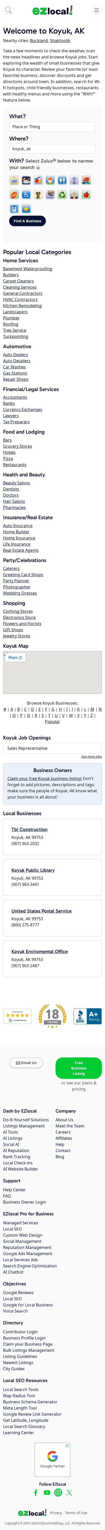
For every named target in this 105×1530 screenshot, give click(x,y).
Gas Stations (15, 373)
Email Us (28, 1062)
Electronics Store (19, 617)
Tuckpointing (15, 336)
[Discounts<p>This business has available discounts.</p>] (14, 194)
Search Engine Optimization (30, 1266)
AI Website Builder (20, 1169)
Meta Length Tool (20, 1408)
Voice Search (15, 1311)
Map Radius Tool (19, 1395)
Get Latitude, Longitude (25, 1420)
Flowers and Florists (22, 623)
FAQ (7, 1196)
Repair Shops (16, 379)
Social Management (22, 1241)
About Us (64, 1120)
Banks (9, 403)
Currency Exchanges (22, 409)
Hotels (9, 452)
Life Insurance (16, 544)
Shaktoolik (60, 40)
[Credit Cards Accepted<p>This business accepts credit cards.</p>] (38, 180)
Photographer (17, 587)
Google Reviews (18, 1292)
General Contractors (23, 293)
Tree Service (14, 330)
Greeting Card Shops (23, 574)
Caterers (11, 568)
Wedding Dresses (20, 593)
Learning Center (18, 1432)
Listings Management (24, 1126)
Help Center (14, 1190)
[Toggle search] (8, 10)
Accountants (15, 397)
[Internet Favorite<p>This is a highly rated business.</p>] (26, 209)
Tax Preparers (16, 422)
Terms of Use (76, 1512)
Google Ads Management (27, 1253)
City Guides (14, 1369)
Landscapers (15, 312)
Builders (11, 275)
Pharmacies (14, 507)
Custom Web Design (22, 1235)
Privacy (56, 1512)
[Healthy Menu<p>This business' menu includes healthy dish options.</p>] (86, 194)
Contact (63, 1150)
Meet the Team (70, 1126)
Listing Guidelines (20, 1356)
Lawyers (11, 415)
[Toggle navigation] (96, 10)
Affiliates (64, 1138)
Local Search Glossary (24, 1426)
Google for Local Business (28, 1305)
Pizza (8, 458)
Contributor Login (20, 1332)
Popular (52, 721)
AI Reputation (16, 1150)
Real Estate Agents (21, 550)
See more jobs (91, 756)
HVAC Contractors (20, 299)
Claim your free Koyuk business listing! (44, 778)
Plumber (11, 318)
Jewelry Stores (16, 636)
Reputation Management (27, 1247)
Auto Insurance (18, 525)
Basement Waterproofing (27, 269)
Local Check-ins (18, 1163)
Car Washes (14, 367)
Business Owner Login (24, 1202)
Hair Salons (14, 501)
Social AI (11, 1144)
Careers (63, 1132)
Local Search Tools (20, 1389)
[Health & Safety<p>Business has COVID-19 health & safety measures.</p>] (14, 209)
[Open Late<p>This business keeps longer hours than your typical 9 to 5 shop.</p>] (26, 180)
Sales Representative (27, 748)
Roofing (10, 324)
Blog (60, 1156)
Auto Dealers (15, 354)
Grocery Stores (17, 446)
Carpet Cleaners (18, 281)
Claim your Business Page (27, 1344)
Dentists (11, 489)
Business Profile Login (24, 1338)
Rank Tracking (16, 1156)
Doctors (11, 495)
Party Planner (16, 581)
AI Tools (10, 1132)
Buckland (39, 40)
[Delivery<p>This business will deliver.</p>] (86, 180)
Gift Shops (13, 630)
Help (60, 1144)
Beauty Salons (16, 483)
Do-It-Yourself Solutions (26, 1120)
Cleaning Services (20, 287)
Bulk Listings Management (28, 1350)
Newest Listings (18, 1362)
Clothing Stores (18, 611)
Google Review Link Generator (32, 1414)
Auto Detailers (17, 361)
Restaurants (15, 464)
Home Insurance (19, 538)
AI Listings (13, 1138)
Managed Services (20, 1223)
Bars (7, 440)
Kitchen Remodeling (22, 305)
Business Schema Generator (30, 1402)
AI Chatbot (13, 1272)
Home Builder (16, 532)
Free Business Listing (78, 1068)
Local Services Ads (20, 1260)
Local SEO (12, 1229)
